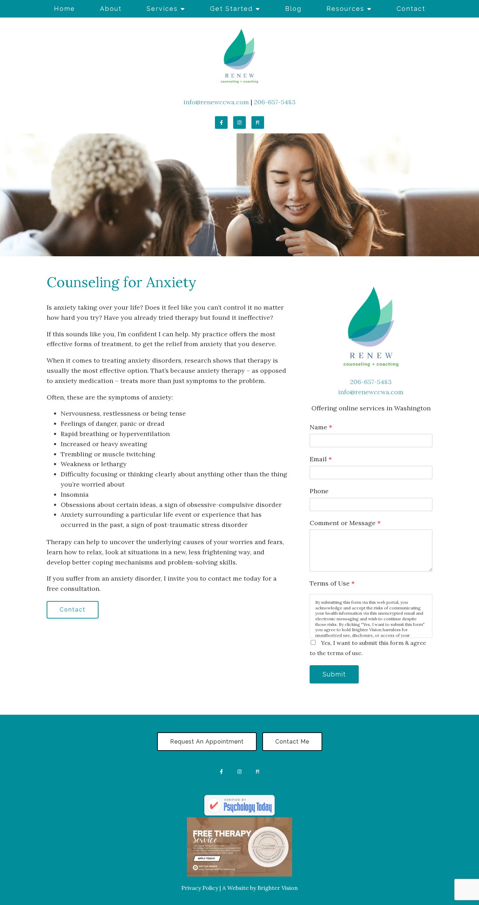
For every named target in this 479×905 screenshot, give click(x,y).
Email (321, 459)
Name (321, 427)
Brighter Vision (277, 887)
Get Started (231, 8)
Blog (293, 8)
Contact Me (292, 741)
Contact (411, 8)
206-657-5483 (275, 102)
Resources (345, 8)
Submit (334, 674)
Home (64, 8)
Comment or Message (345, 523)
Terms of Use (332, 583)
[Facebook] (221, 122)
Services (162, 8)
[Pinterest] (257, 122)
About (111, 8)
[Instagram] (239, 122)
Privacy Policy (199, 887)
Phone (319, 491)
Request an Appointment (207, 741)
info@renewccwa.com (216, 102)
